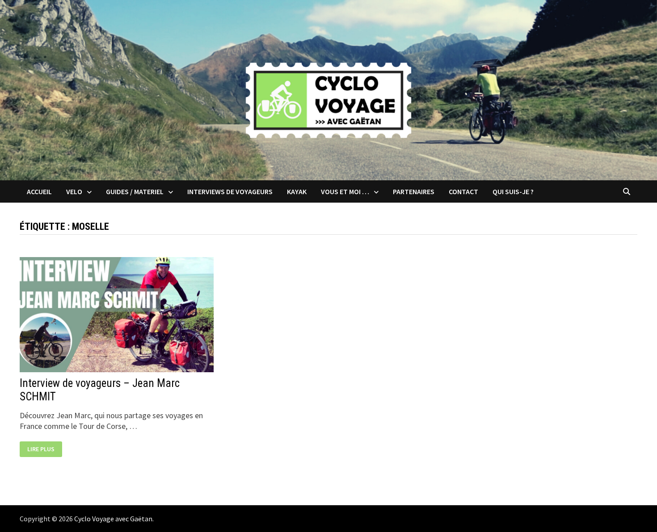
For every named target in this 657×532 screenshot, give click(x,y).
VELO (74, 191)
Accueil (39, 191)
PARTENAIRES (413, 191)
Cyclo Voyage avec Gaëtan (113, 518)
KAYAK (297, 191)
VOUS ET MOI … (345, 191)
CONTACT (463, 191)
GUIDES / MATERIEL (135, 191)
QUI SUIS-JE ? (513, 191)
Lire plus (43, 449)
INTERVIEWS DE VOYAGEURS (230, 191)
